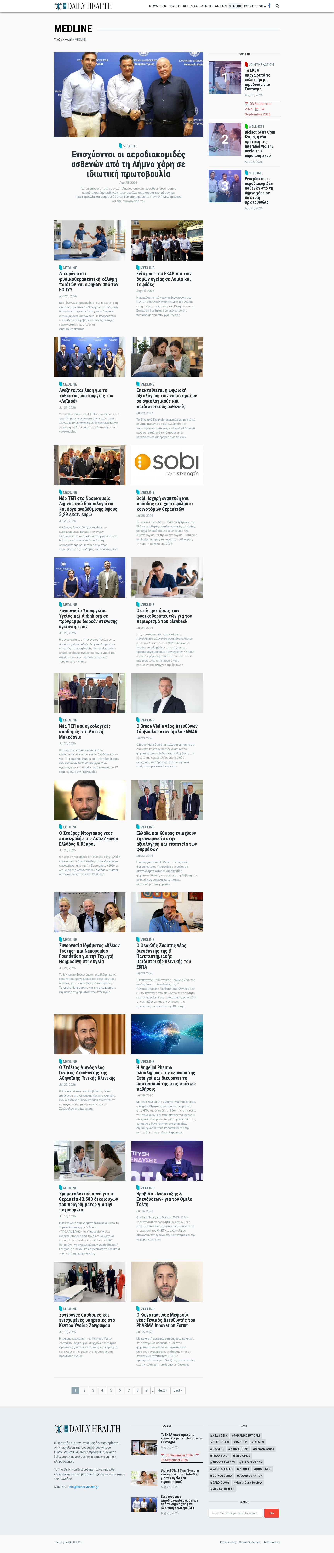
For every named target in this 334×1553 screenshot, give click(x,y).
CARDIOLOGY (220, 1482)
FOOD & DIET (220, 1455)
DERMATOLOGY (222, 1475)
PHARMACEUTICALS (247, 1435)
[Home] (83, 6)
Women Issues (264, 1449)
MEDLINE (235, 6)
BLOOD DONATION (250, 1475)
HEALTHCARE (221, 1442)
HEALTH (174, 6)
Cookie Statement (250, 1542)
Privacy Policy (228, 1542)
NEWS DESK (157, 6)
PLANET (244, 1469)
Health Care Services (249, 1482)
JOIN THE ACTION (213, 6)
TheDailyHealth (63, 39)
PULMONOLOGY (251, 1462)
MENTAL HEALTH (223, 1489)
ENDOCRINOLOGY (223, 1462)
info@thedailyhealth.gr (84, 1487)
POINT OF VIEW (255, 6)
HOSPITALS (263, 1469)
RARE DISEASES (222, 1469)
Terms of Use (272, 1542)
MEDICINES (242, 1455)
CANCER (241, 1442)
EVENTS (258, 1442)
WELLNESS (190, 6)
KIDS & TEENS (240, 1449)
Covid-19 (218, 1449)
